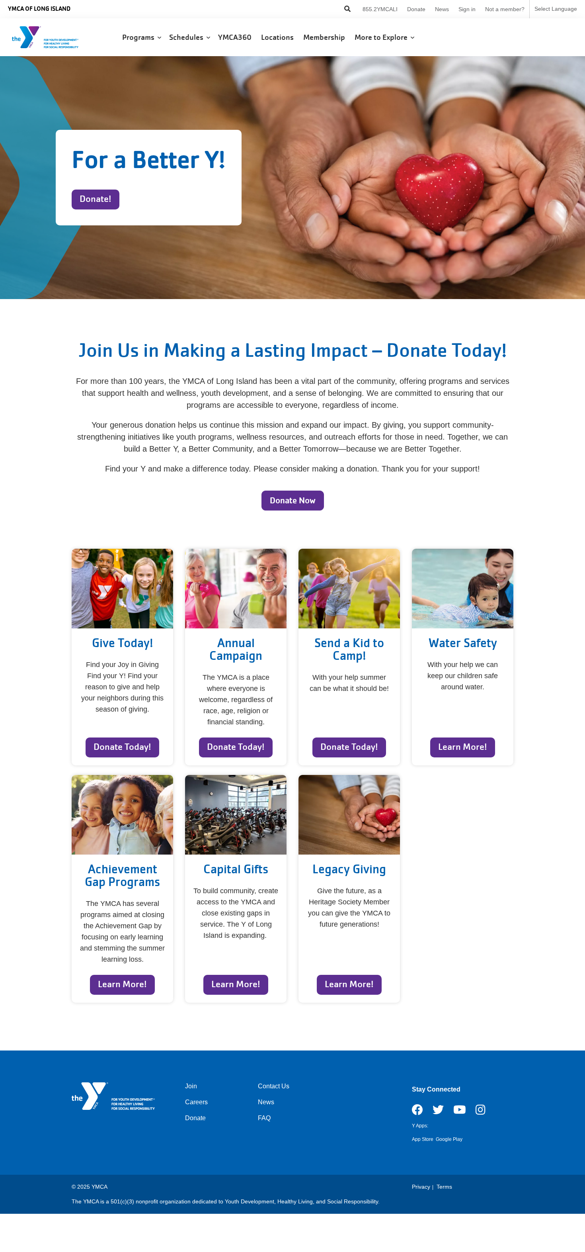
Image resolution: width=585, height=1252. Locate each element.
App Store (422, 1139)
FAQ (264, 1118)
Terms (444, 1187)
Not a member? (505, 9)
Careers (196, 1102)
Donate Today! (122, 747)
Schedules (188, 37)
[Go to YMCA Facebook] (417, 1112)
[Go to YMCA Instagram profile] (481, 1112)
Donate (416, 9)
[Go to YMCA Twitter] (438, 1112)
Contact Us (273, 1086)
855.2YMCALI (380, 9)
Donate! (95, 199)
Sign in (467, 9)
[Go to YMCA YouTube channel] (459, 1112)
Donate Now (293, 500)
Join (191, 1086)
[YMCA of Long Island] (54, 37)
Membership (325, 37)
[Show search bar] (347, 9)
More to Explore (383, 37)
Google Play (449, 1139)
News (442, 9)
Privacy (421, 1187)
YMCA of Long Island (39, 8)
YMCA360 (235, 37)
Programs (140, 37)
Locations (278, 37)
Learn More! (462, 747)
